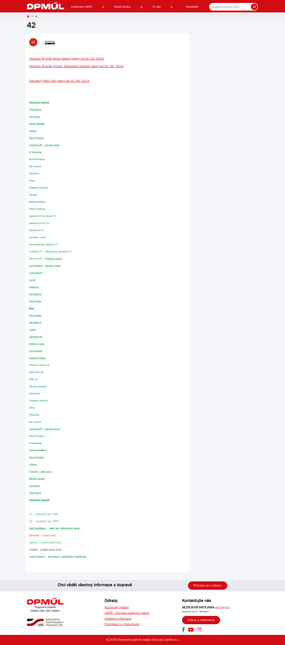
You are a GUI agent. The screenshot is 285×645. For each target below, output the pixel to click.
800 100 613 (222, 607)
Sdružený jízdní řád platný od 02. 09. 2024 (59, 81)
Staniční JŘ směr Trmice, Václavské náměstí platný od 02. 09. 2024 (76, 66)
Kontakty (192, 7)
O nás (157, 7)
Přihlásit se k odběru (207, 585)
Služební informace (118, 618)
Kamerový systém (117, 607)
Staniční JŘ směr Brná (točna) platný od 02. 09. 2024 (66, 58)
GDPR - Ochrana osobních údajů (127, 613)
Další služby (122, 7)
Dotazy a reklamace (201, 620)
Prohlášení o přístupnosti (122, 624)
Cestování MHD (81, 7)
